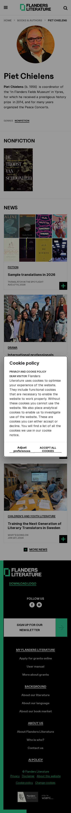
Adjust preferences (21, 449)
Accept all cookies (48, 449)
